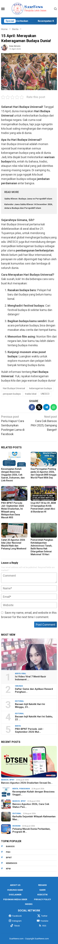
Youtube (44, 921)
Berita (18, 726)
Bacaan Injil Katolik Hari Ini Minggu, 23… (30, 705)
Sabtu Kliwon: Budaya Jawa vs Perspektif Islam (28, 198)
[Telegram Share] (46, 407)
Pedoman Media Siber (15, 899)
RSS (44, 925)
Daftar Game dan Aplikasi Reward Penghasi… (34, 690)
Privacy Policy (42, 899)
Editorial (19, 701)
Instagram (17, 921)
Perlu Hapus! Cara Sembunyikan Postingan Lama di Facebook (12, 425)
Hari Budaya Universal (14, 388)
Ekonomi (16, 826)
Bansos (5, 780)
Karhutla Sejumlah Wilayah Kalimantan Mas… (34, 818)
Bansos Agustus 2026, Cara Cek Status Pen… (30, 805)
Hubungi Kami (15, 890)
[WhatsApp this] (53, 407)
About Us (15, 885)
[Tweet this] (39, 407)
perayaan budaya (12, 394)
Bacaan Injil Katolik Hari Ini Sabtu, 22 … (34, 718)
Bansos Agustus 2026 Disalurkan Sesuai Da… (27, 782)
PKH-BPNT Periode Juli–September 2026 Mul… (29, 730)
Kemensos (11, 863)
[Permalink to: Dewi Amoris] (4, 47)
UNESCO (45, 394)
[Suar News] (29, 8)
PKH (8, 852)
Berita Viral (20, 674)
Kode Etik (42, 894)
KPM (8, 868)
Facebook (17, 916)
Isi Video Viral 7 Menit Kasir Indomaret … (30, 678)
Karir (42, 890)
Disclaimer (15, 894)
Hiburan (19, 686)
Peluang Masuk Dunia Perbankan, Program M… (31, 830)
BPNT (12, 780)
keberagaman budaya (40, 388)
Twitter (44, 916)
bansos (10, 846)
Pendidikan (24, 789)
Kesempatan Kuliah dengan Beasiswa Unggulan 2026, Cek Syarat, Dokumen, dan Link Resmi (13, 475)
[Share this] (32, 407)
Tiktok (17, 925)
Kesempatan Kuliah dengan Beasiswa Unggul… (33, 793)
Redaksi (42, 885)
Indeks (28, 904)
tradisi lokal (30, 394)
